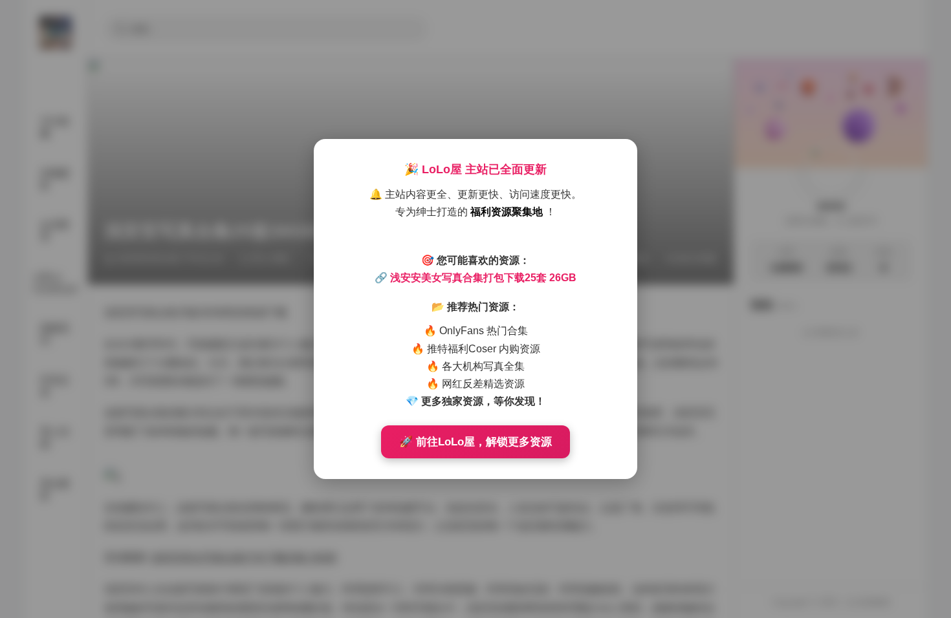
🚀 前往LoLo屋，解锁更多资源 (475, 442)
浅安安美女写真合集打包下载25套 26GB (483, 277)
